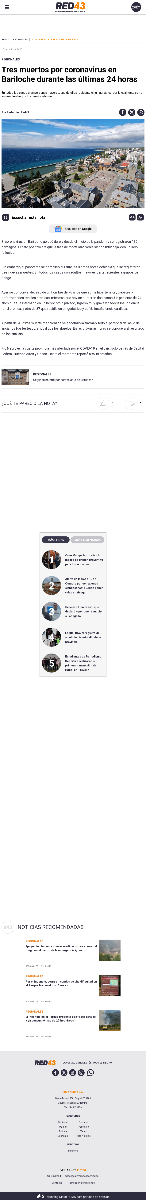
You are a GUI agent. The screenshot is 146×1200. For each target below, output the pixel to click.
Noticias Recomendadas (51, 927)
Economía (63, 1136)
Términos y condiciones (81, 1182)
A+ (132, 217)
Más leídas (56, 540)
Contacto (57, 1182)
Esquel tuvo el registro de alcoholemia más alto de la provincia (83, 637)
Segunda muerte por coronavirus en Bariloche (63, 380)
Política (63, 1131)
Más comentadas (87, 540)
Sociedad (63, 1122)
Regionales (11, 59)
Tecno (83, 1131)
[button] (121, 112)
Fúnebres (73, 1150)
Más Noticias (84, 1136)
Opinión (63, 1126)
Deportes (83, 1122)
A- (140, 217)
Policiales (84, 1126)
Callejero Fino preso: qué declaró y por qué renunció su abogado (83, 611)
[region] (73, 448)
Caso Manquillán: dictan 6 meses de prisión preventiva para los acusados (84, 560)
